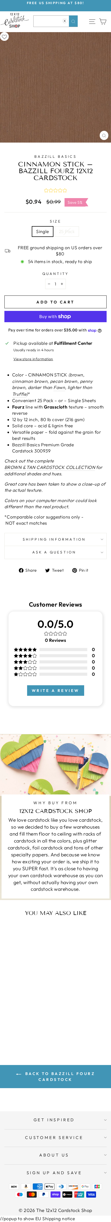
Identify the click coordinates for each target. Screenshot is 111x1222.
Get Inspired (54, 1119)
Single (42, 231)
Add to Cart (34, 1030)
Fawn (59, 387)
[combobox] (55, 21)
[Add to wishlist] (4, 36)
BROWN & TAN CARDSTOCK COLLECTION (49, 467)
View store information (33, 359)
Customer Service (54, 1137)
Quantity (55, 273)
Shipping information (54, 539)
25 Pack (67, 231)
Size (55, 221)
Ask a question (54, 552)
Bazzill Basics (55, 156)
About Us (54, 1155)
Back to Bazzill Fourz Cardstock (59, 1076)
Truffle (19, 394)
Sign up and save (54, 1172)
